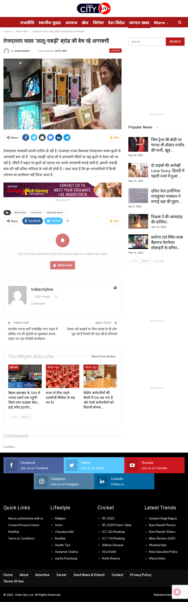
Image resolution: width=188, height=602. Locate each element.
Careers (13, 525)
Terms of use (13, 581)
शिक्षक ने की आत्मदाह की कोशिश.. (166, 219)
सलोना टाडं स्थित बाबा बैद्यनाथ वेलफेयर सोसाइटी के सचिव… (167, 242)
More (159, 22)
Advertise (42, 575)
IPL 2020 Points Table (116, 525)
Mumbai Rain (157, 545)
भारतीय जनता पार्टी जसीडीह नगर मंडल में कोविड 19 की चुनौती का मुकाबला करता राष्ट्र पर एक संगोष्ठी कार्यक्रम (33, 334)
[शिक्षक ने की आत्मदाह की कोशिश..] (138, 221)
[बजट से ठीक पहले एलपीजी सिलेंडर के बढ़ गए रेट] (62, 376)
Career (61, 575)
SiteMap (13, 532)
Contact (33, 525)
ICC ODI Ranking (113, 532)
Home (8, 575)
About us (14, 518)
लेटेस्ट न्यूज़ (53, 367)
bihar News (20, 212)
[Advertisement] (158, 81)
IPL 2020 (108, 518)
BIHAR (14, 367)
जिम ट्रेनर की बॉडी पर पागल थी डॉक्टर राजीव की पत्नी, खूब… (167, 145)
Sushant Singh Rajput (163, 518)
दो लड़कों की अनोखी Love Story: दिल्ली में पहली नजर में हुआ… (167, 171)
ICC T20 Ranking (113, 538)
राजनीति (27, 22)
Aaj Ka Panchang (66, 558)
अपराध (71, 22)
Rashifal (60, 538)
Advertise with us (31, 518)
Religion (60, 518)
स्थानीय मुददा (50, 22)
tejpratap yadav (55, 212)
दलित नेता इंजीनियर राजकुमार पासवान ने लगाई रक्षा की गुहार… (166, 196)
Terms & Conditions (21, 538)
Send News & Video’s (89, 575)
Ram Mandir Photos (162, 525)
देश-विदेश (116, 22)
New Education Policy (163, 551)
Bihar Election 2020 (162, 538)
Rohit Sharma (111, 558)
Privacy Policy (140, 575)
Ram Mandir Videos (162, 532)
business (36, 212)
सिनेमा (98, 22)
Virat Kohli (109, 551)
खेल (85, 22)
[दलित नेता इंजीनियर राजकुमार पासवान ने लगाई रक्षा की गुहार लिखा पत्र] (138, 195)
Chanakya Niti (64, 532)
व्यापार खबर (139, 22)
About (23, 575)
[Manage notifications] (177, 592)
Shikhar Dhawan (113, 545)
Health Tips (62, 545)
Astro (59, 525)
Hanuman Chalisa (66, 551)
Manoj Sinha (157, 558)
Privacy (23, 525)
